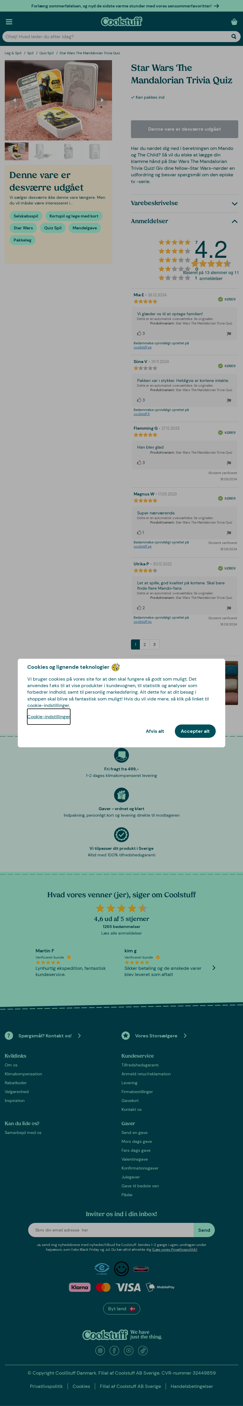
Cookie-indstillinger (48, 717)
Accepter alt (195, 731)
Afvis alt (155, 731)
